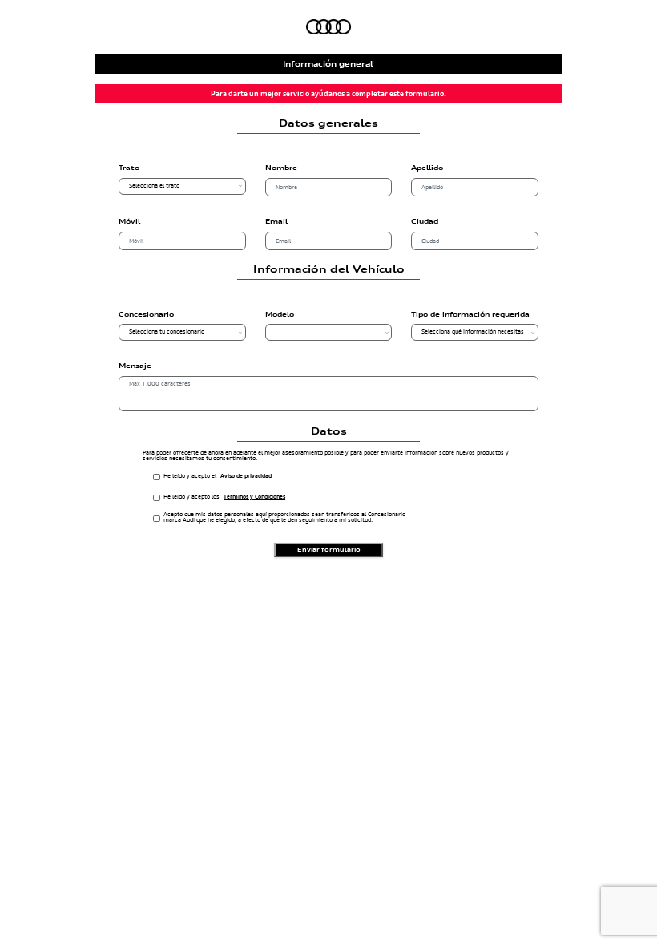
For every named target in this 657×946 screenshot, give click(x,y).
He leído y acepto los (224, 497)
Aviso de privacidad (246, 476)
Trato (129, 168)
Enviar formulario (329, 549)
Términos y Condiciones (254, 497)
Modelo (279, 315)
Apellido (427, 168)
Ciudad (424, 222)
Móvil (129, 222)
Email (276, 222)
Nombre (281, 168)
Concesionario (146, 315)
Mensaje (135, 366)
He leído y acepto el (217, 476)
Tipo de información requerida (470, 315)
